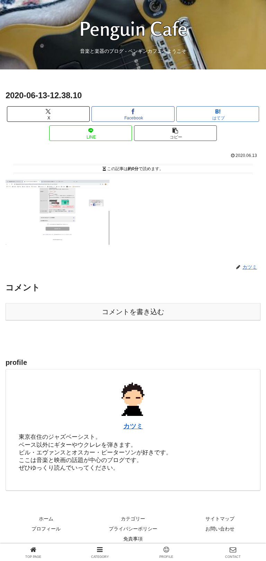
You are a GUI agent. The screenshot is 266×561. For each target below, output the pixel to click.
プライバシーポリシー (133, 528)
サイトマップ (219, 518)
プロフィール (46, 528)
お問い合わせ (219, 528)
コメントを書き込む (133, 312)
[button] (175, 133)
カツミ (133, 426)
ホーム (46, 518)
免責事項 (133, 539)
